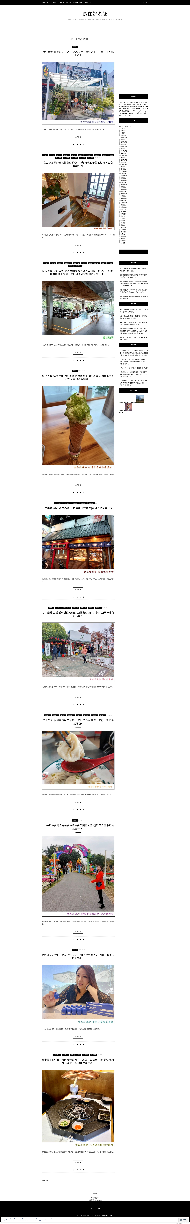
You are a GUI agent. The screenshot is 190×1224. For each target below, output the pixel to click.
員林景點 (123, 166)
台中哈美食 (45, 2)
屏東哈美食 (124, 193)
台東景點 (123, 205)
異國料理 (91, 503)
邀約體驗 (61, 2)
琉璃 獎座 (128, 115)
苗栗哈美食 (124, 155)
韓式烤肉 (93, 1054)
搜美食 (111, 155)
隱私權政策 (88, 2)
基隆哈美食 (124, 137)
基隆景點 (123, 135)
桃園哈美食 (124, 146)
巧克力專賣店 (134, 102)
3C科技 (123, 238)
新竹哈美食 (124, 151)
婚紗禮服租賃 (126, 109)
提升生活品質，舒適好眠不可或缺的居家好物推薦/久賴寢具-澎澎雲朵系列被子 (133, 374)
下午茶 (59, 155)
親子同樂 (74, 157)
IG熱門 (45, 155)
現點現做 (94, 715)
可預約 (84, 263)
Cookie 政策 (38, 1220)
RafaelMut (124, 359)
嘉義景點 (123, 178)
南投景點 (76, 263)
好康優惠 (123, 211)
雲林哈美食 (124, 175)
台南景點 (97, 155)
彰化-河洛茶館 (136, 368)
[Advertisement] (133, 63)
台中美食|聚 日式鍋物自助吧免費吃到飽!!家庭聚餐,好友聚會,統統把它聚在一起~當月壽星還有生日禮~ (134, 353)
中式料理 (66, 155)
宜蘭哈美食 (124, 198)
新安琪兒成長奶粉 (137, 109)
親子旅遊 (82, 157)
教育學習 (123, 241)
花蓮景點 (123, 200)
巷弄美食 (123, 227)
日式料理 (75, 503)
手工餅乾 (123, 229)
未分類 (74, 47)
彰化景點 (123, 169)
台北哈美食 (124, 142)
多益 (121, 102)
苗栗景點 (123, 153)
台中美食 (67, 503)
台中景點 (75, 607)
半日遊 (74, 155)
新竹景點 (123, 148)
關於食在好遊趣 (77, 2)
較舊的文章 (45, 1180)
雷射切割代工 (133, 104)
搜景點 (104, 155)
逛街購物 (90, 157)
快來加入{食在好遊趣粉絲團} (133, 251)
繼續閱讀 (78, 137)
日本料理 (83, 503)
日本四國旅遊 (143, 102)
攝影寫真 (68, 2)
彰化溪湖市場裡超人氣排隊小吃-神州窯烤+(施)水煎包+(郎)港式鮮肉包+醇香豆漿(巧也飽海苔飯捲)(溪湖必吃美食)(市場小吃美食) (133, 331)
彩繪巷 (123, 216)
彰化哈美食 (53, 2)
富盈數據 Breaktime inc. (183, 1223)
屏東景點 (123, 191)
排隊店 (103, 263)
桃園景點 (123, 144)
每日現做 (86, 715)
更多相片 (121, 412)
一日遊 (52, 155)
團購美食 (123, 236)
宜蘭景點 (123, 196)
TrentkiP (124, 380)
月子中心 (126, 102)
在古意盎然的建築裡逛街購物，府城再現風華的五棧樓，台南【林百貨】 (133, 361)
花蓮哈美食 (124, 202)
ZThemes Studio (107, 1215)
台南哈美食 (89, 155)
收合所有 (128, 126)
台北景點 (123, 140)
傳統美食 (55, 715)
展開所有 (121, 126)
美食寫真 (66, 157)
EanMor (123, 372)
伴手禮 (123, 220)
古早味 (80, 155)
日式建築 (123, 214)
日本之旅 (123, 209)
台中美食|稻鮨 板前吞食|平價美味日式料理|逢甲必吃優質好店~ (78, 508)
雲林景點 (123, 173)
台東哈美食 (124, 207)
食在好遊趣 (95, 13)
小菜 (72, 1054)
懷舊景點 (83, 607)
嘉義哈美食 (124, 180)
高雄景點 (123, 187)
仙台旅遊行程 (138, 113)
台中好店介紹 (66, 607)
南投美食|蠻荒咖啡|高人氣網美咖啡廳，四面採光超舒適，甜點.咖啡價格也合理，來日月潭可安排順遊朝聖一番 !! (134, 283)
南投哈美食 (68, 263)
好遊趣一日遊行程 (93, 263)
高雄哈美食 (124, 189)
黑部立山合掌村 (123, 104)
